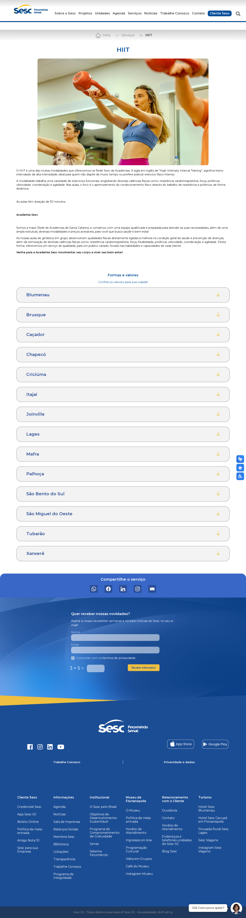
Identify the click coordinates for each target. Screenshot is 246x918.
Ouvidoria (169, 810)
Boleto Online (28, 822)
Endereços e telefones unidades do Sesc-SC (177, 840)
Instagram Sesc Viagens (210, 849)
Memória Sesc (64, 837)
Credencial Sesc (29, 807)
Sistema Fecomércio (99, 853)
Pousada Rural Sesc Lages (213, 831)
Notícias (150, 13)
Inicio (107, 35)
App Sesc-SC (27, 814)
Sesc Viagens (208, 840)
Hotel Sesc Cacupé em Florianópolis (212, 819)
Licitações (60, 852)
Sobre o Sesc (65, 13)
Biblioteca (61, 844)
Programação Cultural (136, 849)
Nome (75, 632)
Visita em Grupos (139, 859)
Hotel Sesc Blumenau (206, 808)
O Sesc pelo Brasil (103, 807)
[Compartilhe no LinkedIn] (123, 589)
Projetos (85, 13)
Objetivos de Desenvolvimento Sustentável (103, 817)
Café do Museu (137, 866)
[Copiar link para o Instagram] (137, 589)
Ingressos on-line (139, 840)
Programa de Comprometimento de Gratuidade (105, 832)
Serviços (135, 13)
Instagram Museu (139, 874)
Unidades (102, 13)
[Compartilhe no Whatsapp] (94, 589)
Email (75, 644)
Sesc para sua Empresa (27, 849)
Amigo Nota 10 (28, 840)
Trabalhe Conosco (174, 13)
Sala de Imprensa (66, 822)
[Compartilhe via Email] (152, 589)
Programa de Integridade (63, 876)
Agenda (119, 13)
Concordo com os (105, 658)
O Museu (133, 810)
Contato (198, 13)
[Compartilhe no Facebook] (108, 589)
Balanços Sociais (65, 829)
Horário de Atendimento (136, 831)
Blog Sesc (169, 851)
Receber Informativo (144, 667)
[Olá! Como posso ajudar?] (236, 908)
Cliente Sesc (220, 13)
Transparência (64, 859)
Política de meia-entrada (30, 831)
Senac (94, 844)
